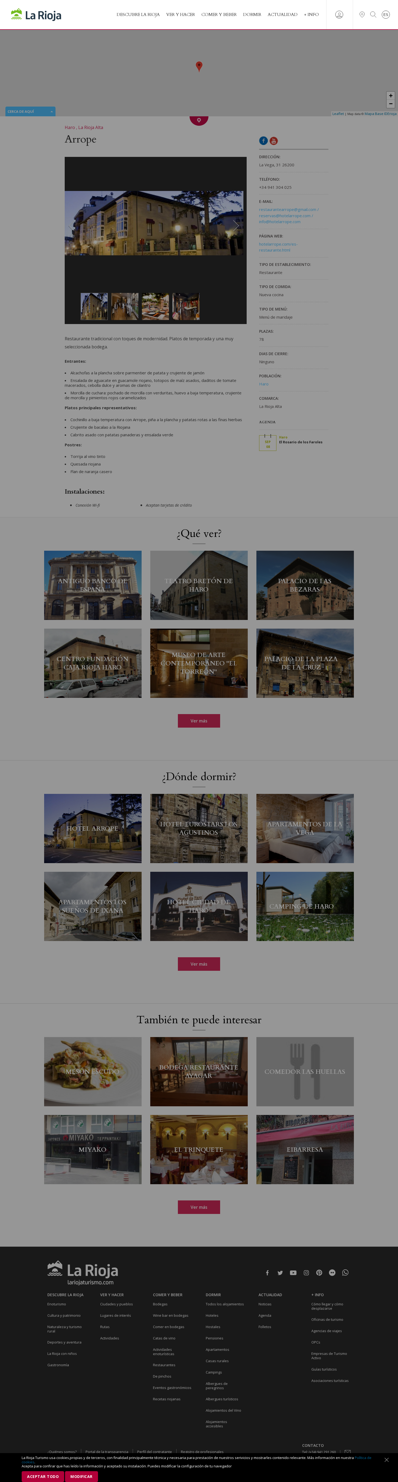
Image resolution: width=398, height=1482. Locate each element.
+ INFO (311, 14)
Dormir (252, 14)
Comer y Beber (219, 14)
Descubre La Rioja (138, 14)
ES (385, 15)
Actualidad (283, 14)
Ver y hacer (180, 14)
